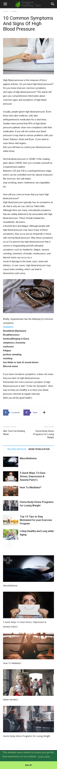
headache (8, 327)
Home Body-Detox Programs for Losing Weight (43, 434)
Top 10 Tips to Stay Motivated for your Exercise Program (36, 520)
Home (5, 11)
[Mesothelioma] (10, 462)
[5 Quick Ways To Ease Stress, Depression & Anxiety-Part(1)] (10, 476)
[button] (52, 4)
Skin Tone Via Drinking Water (14, 433)
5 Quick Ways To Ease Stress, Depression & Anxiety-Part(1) (32, 476)
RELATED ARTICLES (16, 449)
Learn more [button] (44, 756)
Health (14, 11)
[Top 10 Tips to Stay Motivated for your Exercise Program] (10, 520)
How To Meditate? (30, 487)
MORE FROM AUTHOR (39, 449)
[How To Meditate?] (10, 491)
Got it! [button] (28, 765)
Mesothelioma (28, 458)
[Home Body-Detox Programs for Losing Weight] (10, 505)
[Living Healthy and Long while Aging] (10, 534)
